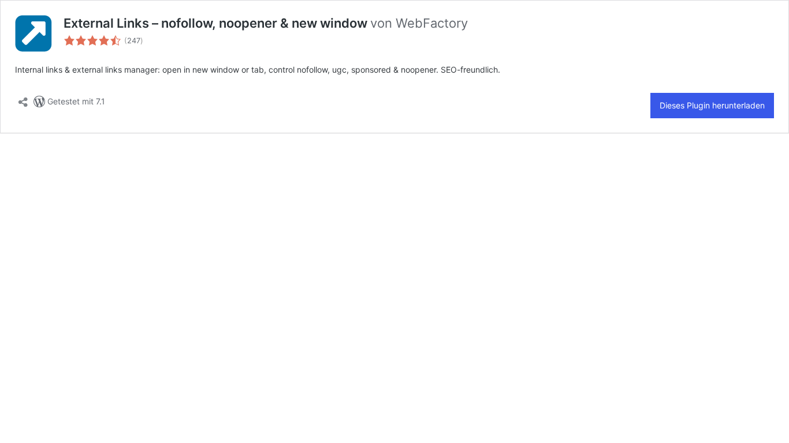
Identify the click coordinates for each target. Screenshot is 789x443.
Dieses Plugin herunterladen (712, 105)
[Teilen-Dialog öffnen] (23, 99)
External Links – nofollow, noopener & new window (217, 23)
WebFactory (432, 23)
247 (133, 40)
